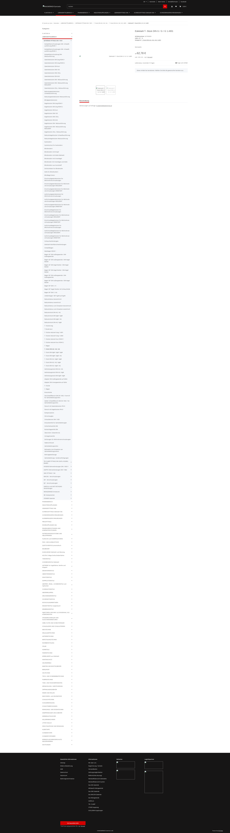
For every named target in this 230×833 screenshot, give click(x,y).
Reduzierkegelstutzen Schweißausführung (57, 135)
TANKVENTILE (46, 559)
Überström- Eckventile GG (52, 433)
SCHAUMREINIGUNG (48, 703)
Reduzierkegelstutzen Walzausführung (56, 138)
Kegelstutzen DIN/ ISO (51, 113)
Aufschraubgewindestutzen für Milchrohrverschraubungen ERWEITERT (57, 205)
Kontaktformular (173, 2)
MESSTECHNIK (46, 629)
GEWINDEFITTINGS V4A (49, 508)
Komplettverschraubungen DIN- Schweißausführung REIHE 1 (57, 45)
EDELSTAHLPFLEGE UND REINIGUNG (53, 726)
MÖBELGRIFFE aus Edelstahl (50, 656)
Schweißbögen (48, 248)
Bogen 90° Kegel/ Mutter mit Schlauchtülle (57, 289)
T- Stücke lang (48, 326)
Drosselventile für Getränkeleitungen (55, 423)
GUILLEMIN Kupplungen (95, 810)
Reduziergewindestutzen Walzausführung (57, 97)
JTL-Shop (220, 830)
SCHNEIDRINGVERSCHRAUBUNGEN (52, 515)
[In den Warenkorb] (80, 29)
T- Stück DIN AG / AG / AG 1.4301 (151, 40)
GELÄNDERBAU (46, 663)
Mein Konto (161, 2)
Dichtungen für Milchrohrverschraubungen (57, 439)
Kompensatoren (49, 413)
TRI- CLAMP (91, 804)
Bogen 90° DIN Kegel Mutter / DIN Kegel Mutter (56, 271)
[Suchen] (165, 6)
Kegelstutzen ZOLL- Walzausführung (55, 132)
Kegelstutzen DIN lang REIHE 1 (53, 103)
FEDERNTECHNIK (47, 653)
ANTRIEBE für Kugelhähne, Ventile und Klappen (54, 566)
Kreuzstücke (48, 392)
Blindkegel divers (49, 175)
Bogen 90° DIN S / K (50, 286)
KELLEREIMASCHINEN (48, 719)
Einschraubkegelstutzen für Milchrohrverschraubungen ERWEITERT (57, 221)
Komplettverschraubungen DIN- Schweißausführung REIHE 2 (57, 50)
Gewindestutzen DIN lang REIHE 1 (54, 59)
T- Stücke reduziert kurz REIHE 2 (54, 342)
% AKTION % (46, 33)
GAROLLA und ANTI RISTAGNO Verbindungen (53, 487)
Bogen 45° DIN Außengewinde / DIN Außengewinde (55, 255)
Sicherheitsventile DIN (51, 426)
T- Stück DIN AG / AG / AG (52, 349)
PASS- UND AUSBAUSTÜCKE (50, 542)
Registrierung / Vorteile (95, 766)
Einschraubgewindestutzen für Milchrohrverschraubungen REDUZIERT (57, 184)
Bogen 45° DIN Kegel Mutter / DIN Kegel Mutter (56, 266)
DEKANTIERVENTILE (48, 570)
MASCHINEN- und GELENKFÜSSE (52, 696)
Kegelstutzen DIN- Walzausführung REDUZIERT (55, 127)
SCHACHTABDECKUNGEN (49, 706)
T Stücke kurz (48, 329)
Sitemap (62, 763)
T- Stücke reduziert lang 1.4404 (53, 336)
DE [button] (144, 2)
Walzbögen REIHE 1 (50, 251)
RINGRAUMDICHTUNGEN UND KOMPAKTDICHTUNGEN (51, 529)
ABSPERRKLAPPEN (47, 592)
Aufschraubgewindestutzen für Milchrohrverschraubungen (53, 195)
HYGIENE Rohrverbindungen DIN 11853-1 (56, 466)
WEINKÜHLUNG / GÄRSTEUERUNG (52, 686)
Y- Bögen (47, 389)
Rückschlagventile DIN (51, 429)
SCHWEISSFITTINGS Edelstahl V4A (52, 512)
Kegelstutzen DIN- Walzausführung (55, 123)
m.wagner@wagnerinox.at (104, 106)
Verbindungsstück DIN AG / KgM (54, 372)
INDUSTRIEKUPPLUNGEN (49, 505)
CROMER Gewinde (49, 498)
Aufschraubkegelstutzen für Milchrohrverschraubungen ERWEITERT (57, 237)
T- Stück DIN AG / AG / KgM (52, 362)
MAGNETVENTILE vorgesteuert (51, 606)
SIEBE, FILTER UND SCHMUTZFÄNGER (53, 623)
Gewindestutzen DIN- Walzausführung (56, 79)
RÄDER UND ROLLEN (48, 693)
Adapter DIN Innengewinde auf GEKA (55, 382)
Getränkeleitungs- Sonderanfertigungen (56, 458)
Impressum (63, 775)
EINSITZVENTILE (47, 577)
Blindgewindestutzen (50, 100)
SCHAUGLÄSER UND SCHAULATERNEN (53, 626)
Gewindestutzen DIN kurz (52, 66)
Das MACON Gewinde (94, 794)
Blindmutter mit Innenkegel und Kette (55, 162)
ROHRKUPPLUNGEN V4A (49, 525)
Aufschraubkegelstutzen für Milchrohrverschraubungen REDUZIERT (57, 231)
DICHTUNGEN (46, 745)
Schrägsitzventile (49, 436)
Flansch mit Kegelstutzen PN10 (53, 409)
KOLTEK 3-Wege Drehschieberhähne (53, 555)
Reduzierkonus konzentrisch (53, 299)
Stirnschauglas (48, 416)
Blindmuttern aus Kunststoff (53, 165)
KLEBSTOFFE (46, 729)
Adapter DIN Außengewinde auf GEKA (55, 379)
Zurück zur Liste (48, 23)
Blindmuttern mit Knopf (51, 152)
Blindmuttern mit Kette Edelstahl (54, 155)
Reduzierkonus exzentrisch (52, 302)
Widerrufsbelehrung (66, 766)
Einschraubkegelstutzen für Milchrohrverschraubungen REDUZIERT (57, 216)
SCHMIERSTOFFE (47, 733)
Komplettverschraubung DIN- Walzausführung (53, 55)
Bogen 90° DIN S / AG (50, 292)
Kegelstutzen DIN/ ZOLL (51, 117)
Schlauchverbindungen (51, 241)
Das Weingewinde (93, 798)
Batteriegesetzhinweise (67, 779)
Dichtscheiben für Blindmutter (53, 168)
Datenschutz (64, 772)
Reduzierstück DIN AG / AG (52, 312)
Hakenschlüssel (49, 443)
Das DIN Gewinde (93, 785)
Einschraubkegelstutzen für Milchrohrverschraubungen (52, 211)
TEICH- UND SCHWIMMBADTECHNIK (53, 676)
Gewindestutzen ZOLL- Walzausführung (56, 88)
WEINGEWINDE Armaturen (52, 492)
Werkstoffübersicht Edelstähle (97, 779)
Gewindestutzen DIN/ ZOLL (52, 73)
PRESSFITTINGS (46, 522)
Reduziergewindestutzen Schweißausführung (51, 92)
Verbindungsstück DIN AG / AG (53, 369)
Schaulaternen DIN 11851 (52, 419)
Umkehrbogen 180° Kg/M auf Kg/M (54, 296)
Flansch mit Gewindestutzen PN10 (54, 406)
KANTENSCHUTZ (47, 659)
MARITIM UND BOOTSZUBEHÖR (51, 666)
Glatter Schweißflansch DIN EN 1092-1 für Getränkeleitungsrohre (57, 402)
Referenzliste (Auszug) (95, 775)
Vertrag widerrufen (73, 823)
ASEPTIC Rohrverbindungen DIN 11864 (55, 470)
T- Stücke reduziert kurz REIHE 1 (54, 339)
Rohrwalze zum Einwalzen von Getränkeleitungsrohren (53, 450)
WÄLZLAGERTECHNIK (48, 633)
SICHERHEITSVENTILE (48, 599)
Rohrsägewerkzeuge (50, 454)
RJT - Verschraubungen (51, 483)
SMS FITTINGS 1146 (49, 473)
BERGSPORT (46, 669)
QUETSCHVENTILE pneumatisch (51, 545)
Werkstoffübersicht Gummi (96, 782)
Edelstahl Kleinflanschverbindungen (55, 244)
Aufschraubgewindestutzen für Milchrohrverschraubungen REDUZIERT (57, 200)
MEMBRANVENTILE (48, 609)
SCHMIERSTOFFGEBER (48, 736)
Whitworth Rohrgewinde (95, 788)
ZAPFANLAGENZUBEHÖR (49, 689)
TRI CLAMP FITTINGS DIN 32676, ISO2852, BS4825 (56, 462)
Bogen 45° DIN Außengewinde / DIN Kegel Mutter (57, 260)
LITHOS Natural (47, 723)
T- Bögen (47, 346)
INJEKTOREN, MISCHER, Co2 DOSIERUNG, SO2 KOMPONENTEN (55, 613)
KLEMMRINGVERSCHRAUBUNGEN (52, 518)
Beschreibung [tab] (84, 101)
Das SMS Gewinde (93, 791)
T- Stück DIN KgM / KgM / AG (53, 356)
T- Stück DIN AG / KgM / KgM (53, 359)
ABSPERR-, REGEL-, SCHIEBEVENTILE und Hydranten (54, 585)
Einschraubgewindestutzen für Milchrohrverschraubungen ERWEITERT (57, 190)
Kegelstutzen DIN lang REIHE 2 (53, 107)
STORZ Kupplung (93, 807)
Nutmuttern (48, 142)
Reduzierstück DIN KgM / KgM (53, 316)
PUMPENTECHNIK (47, 679)
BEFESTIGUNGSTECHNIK (49, 639)
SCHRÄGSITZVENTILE (48, 589)
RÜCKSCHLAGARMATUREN (50, 602)
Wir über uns (92, 763)
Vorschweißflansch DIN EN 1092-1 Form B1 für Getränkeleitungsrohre (57, 396)
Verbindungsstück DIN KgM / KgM (54, 376)
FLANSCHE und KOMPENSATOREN (52, 539)
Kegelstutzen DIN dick (51, 120)
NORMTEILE (45, 649)
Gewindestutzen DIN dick (52, 76)
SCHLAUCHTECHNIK (48, 699)
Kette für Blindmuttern (51, 172)
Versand (149, 57)
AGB (61, 769)
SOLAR (44, 646)
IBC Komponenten (49, 495)
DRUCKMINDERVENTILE (49, 596)
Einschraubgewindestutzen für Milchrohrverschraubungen (53, 179)
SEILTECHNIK (46, 673)
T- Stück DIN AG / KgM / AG (52, 366)
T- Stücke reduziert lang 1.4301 (53, 332)
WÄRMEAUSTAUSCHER (49, 716)
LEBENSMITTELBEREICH (49, 37)
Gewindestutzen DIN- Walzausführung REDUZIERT (56, 84)
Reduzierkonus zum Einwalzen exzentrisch (57, 309)
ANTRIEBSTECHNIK (48, 636)
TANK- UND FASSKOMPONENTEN (52, 683)
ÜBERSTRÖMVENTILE (48, 574)
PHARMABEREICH (47, 502)
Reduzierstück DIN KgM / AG (53, 319)
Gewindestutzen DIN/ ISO (52, 69)
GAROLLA (91, 801)
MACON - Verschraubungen (52, 476)
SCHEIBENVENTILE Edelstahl (50, 562)
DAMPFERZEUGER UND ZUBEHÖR (52, 713)
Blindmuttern (48, 148)
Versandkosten (92, 769)
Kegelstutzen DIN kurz (51, 110)
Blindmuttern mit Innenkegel (53, 158)
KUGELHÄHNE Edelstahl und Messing (53, 552)
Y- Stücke (47, 386)
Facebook (183, 2)
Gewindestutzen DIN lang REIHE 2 (54, 63)
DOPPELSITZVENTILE (48, 580)
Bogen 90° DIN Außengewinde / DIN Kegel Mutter (57, 281)
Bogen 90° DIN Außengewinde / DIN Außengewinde (55, 276)
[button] (172, 6)
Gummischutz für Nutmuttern (53, 145)
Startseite (152, 2)
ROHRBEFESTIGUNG (48, 643)
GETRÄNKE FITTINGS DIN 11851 (53, 40)
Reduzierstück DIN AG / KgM (53, 322)
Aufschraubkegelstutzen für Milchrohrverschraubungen (52, 226)
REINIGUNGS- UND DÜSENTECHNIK (52, 709)
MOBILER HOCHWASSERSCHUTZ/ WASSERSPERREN (52, 740)
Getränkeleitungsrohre (51, 446)
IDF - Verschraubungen (51, 480)
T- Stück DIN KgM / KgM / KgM (53, 352)
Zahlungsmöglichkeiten (95, 772)
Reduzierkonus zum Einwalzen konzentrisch (57, 306)
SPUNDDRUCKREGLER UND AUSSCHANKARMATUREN (50, 618)
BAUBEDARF (46, 549)
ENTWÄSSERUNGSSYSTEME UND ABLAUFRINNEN (52, 534)
